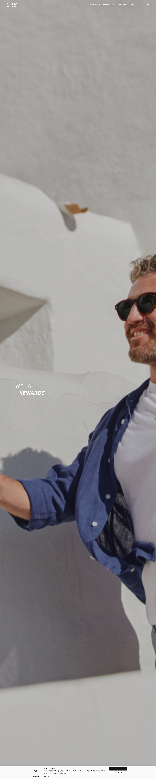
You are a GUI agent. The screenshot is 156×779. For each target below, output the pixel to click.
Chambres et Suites (95, 4)
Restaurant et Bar (123, 4)
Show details (46, 776)
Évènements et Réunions (109, 4)
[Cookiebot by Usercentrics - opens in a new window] (35, 777)
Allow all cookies (118, 768)
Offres (132, 4)
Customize (117, 772)
